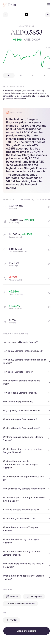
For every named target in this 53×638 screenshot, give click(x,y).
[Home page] (9, 5)
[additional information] (49, 207)
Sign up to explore (26, 631)
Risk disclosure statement (22, 603)
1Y (44, 75)
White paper (36, 596)
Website (14, 596)
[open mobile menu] (48, 5)
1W (21, 75)
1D (9, 75)
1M (32, 75)
